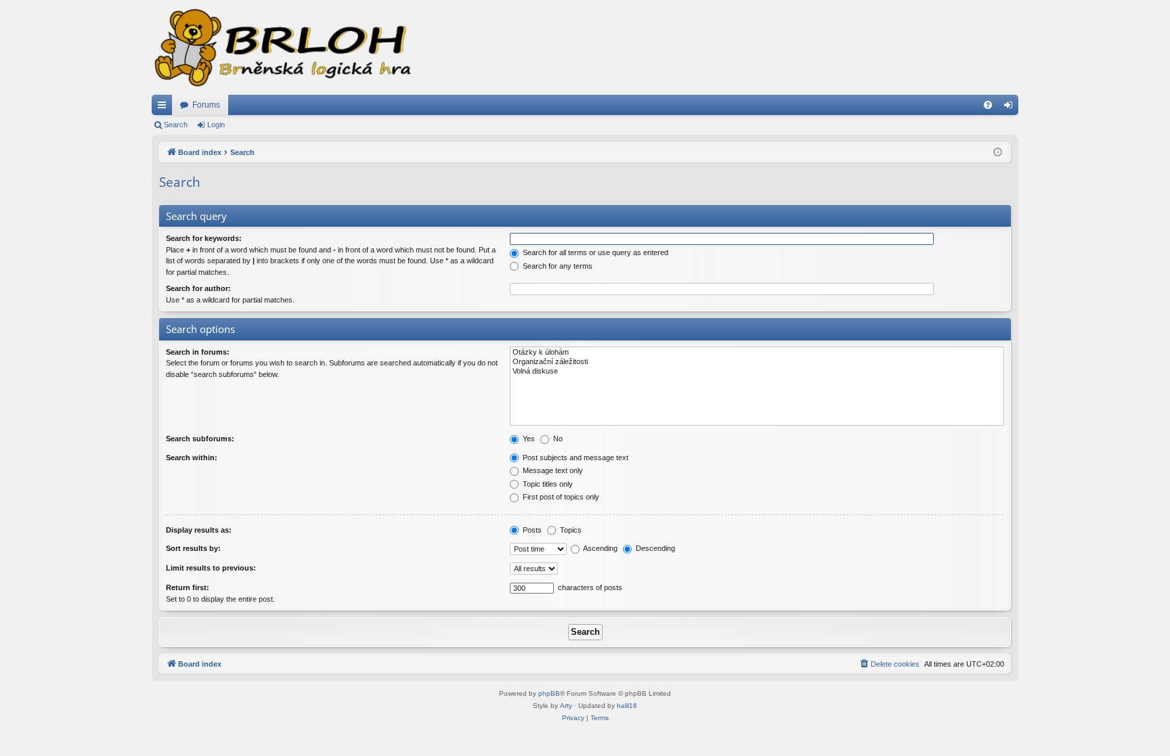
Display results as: (199, 530)
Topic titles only (547, 484)
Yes (528, 439)
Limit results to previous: (211, 568)
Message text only (552, 470)
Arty (566, 705)
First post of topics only (560, 497)
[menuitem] (988, 105)
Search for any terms (556, 266)
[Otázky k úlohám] (757, 352)
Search (176, 124)
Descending (654, 548)
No (557, 439)
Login (216, 124)
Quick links (164, 107)
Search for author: (198, 288)
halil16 (627, 705)
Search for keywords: (204, 238)
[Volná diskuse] (757, 371)
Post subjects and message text (574, 457)
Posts (531, 530)
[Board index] (282, 47)
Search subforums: (200, 439)
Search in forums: (198, 352)
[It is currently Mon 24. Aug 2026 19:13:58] (997, 152)
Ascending (600, 548)
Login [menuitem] (1010, 107)
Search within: (191, 457)
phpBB (549, 693)
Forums (206, 105)
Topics (570, 530)
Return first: (187, 587)
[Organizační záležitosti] (757, 362)
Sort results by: (193, 548)
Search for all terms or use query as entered (594, 252)
